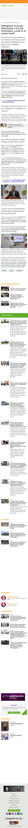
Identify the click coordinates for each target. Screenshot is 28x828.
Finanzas (4, 270)
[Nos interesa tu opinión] (14, 789)
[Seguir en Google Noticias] (26, 74)
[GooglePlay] (21, 814)
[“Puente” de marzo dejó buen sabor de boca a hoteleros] (5, 289)
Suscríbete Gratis (14, 712)
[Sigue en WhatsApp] (24, 74)
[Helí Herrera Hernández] (3, 604)
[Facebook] (7, 814)
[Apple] (18, 814)
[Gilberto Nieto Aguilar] (3, 598)
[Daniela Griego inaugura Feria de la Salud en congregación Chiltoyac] (5, 390)
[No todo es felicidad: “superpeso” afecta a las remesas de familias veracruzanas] (5, 296)
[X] (10, 814)
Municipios (19, 270)
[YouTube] (13, 814)
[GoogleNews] (15, 814)
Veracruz (12, 270)
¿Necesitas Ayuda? (14, 810)
